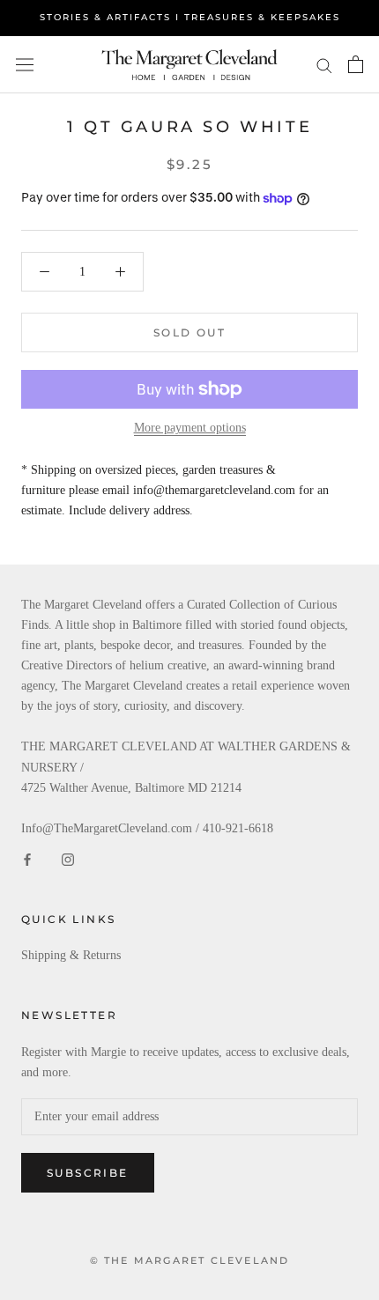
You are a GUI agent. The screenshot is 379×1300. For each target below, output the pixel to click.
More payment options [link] (190, 427)
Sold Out (189, 332)
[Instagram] (68, 858)
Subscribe (88, 1172)
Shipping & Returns (71, 955)
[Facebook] (27, 858)
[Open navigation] (24, 64)
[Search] (324, 64)
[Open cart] (355, 64)
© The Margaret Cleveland (190, 1260)
